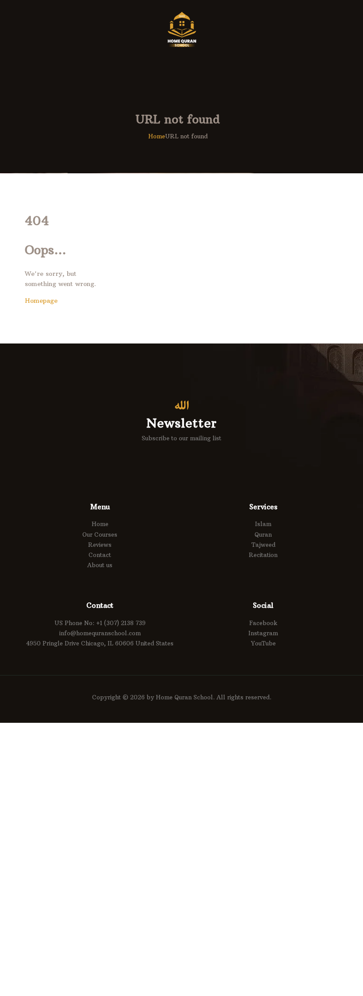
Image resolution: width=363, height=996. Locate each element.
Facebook (263, 622)
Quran (263, 534)
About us (99, 565)
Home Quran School (184, 697)
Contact (100, 554)
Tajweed (263, 544)
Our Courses (99, 534)
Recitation (263, 554)
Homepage (41, 301)
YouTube (263, 643)
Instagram (263, 633)
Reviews (100, 544)
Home (156, 136)
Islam (263, 523)
